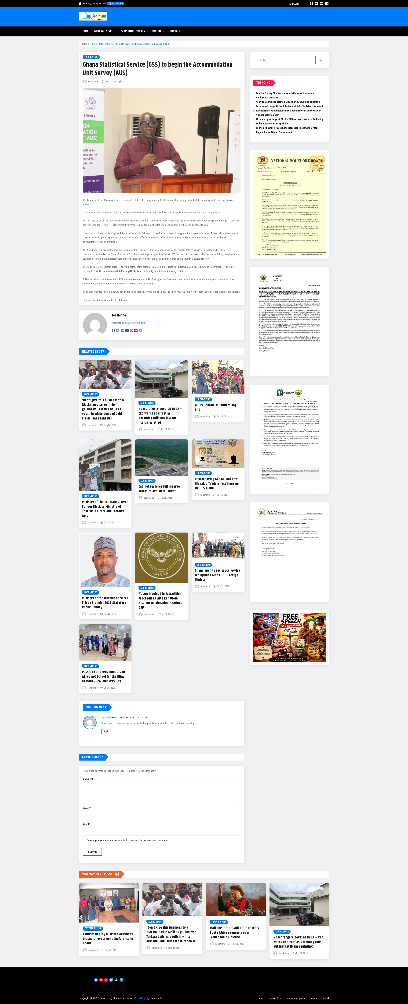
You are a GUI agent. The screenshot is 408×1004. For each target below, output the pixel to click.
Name (87, 808)
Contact (175, 31)
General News (103, 31)
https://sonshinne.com (133, 322)
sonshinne (93, 81)
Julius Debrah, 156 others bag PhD (216, 408)
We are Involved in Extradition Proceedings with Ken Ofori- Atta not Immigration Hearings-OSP (161, 600)
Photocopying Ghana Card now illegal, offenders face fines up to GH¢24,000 (217, 483)
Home (85, 31)
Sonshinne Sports (133, 31)
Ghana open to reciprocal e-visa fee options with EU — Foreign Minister (217, 575)
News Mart (140, 998)
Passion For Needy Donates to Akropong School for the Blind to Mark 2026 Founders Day (103, 676)
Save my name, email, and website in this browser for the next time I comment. (127, 840)
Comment (88, 779)
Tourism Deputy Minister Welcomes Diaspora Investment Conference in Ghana (108, 939)
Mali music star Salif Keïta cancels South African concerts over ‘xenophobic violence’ (234, 932)
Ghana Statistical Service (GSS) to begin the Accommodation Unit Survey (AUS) (130, 44)
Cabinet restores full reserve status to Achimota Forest (159, 489)
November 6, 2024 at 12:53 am (134, 717)
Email (86, 824)
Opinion (156, 31)
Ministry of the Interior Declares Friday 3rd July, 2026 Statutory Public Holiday (105, 603)
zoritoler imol (108, 718)
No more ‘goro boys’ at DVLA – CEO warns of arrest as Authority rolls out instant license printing (160, 415)
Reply (106, 731)
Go (320, 60)
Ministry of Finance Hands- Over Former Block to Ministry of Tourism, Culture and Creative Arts (105, 509)
